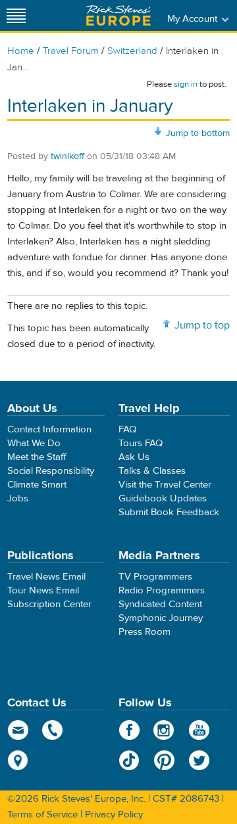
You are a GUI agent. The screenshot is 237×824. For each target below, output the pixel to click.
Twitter (199, 760)
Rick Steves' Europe (118, 15)
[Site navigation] (16, 15)
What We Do (34, 443)
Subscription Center (49, 604)
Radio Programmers (161, 590)
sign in (186, 84)
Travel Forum (71, 51)
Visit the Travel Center (164, 484)
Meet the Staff (36, 457)
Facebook (129, 730)
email (18, 730)
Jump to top (202, 325)
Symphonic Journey (160, 618)
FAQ (127, 429)
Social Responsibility (50, 471)
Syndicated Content (160, 604)
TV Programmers (155, 576)
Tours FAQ (140, 443)
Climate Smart (36, 484)
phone (53, 730)
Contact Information (49, 429)
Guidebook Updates (162, 498)
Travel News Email (46, 576)
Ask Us (133, 457)
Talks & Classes (152, 471)
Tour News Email (43, 590)
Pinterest (164, 760)
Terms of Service (42, 814)
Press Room (144, 632)
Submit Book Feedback (168, 512)
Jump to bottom (198, 133)
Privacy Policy (114, 814)
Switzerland (132, 51)
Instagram (164, 730)
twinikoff (67, 156)
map (18, 760)
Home (20, 51)
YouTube (199, 730)
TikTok (129, 760)
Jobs (17, 498)
